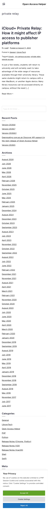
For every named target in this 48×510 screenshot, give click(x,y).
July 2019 (6, 355)
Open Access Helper (34, 4)
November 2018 (9, 380)
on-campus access (22, 56)
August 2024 (8, 215)
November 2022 (9, 244)
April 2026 (6, 176)
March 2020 (7, 329)
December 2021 (9, 274)
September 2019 (9, 346)
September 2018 (9, 384)
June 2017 (6, 406)
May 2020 (6, 321)
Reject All (24, 505)
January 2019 (8, 372)
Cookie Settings (24, 499)
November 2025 (9, 185)
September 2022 (9, 253)
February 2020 (8, 333)
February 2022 (8, 270)
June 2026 (6, 168)
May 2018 (6, 393)
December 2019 (9, 342)
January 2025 (8, 206)
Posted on (20, 48)
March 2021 (7, 291)
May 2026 (6, 172)
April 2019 (6, 367)
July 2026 (6, 164)
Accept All (24, 493)
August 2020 (8, 308)
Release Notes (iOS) (11, 446)
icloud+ (11, 56)
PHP (4, 433)
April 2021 (6, 287)
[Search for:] (24, 109)
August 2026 (8, 159)
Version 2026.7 (8, 129)
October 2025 (8, 189)
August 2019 (7, 350)
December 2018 (9, 376)
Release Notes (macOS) (12, 450)
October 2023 (8, 223)
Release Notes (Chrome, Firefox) (16, 441)
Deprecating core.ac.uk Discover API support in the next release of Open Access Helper (23, 139)
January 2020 (8, 338)
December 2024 (9, 210)
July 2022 (6, 261)
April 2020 (6, 325)
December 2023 (9, 219)
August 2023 (8, 232)
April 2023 (6, 240)
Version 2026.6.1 (9, 133)
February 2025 (8, 202)
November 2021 (9, 278)
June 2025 (6, 193)
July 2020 (6, 312)
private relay (36, 56)
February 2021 (8, 295)
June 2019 (6, 359)
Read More (7, 94)
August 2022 (8, 257)
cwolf (6, 48)
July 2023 (6, 236)
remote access (7, 59)
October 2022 (8, 249)
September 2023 (9, 227)
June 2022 (6, 265)
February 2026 (8, 181)
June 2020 (6, 316)
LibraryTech (21, 52)
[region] (24, 490)
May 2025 (6, 198)
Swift (4, 458)
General (13, 52)
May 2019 (6, 363)
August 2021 (7, 283)
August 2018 (7, 389)
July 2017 (6, 401)
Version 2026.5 (8, 145)
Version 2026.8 (8, 125)
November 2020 (9, 299)
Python (5, 437)
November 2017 (9, 397)
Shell (4, 454)
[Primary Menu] (4, 4)
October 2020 (8, 304)
